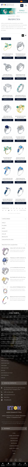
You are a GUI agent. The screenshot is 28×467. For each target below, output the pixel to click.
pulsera (4, 225)
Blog (14, 451)
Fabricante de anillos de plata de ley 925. (9, 355)
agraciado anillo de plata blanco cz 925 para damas (7, 96)
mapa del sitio (14, 448)
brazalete (5, 236)
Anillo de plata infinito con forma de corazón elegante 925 (20, 96)
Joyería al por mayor (5, 363)
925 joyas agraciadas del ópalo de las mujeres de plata (7, 200)
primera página (5, 208)
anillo (18, 16)
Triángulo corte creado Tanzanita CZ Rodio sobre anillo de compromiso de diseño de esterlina (18, 257)
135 (25, 208)
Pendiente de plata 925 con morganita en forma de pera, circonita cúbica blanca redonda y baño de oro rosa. (12, 342)
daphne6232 (6, 397)
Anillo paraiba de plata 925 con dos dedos (7, 54)
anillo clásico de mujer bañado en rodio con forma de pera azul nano (7, 137)
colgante (4, 231)
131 (13, 208)
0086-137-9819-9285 (8, 392)
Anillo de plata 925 (4, 360)
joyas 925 (3, 370)
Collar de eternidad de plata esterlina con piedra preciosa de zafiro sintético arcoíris (18, 287)
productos (14, 440)
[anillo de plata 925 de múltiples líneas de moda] (8, 109)
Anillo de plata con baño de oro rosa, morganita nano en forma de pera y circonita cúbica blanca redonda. (13, 338)
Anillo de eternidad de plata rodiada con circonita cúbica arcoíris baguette (14, 334)
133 (19, 208)
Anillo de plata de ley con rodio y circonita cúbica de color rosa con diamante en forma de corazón (18, 248)
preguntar (6, 38)
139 (11, 210)
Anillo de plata (4, 365)
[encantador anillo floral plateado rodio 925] (20, 129)
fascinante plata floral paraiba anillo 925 (7, 158)
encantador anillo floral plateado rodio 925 (20, 137)
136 (2, 210)
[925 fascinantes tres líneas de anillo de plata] (20, 109)
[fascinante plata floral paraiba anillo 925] (8, 150)
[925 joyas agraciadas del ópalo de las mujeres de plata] (8, 192)
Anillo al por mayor (5, 367)
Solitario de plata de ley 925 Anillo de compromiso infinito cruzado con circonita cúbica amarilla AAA (18, 277)
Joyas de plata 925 (5, 375)
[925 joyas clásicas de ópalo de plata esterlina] (20, 150)
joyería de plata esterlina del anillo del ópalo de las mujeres (20, 200)
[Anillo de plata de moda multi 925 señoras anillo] (20, 67)
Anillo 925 (3, 377)
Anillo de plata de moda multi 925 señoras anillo (20, 75)
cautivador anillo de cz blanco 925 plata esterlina (7, 75)
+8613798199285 (7, 399)
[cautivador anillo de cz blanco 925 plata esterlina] (8, 67)
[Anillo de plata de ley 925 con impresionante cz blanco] (20, 46)
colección (14, 438)
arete (3, 228)
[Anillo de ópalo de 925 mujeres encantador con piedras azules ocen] (20, 171)
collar (4, 234)
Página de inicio (11, 16)
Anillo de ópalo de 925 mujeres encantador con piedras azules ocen (20, 179)
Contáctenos (14, 446)
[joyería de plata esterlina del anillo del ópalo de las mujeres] (20, 192)
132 (16, 208)
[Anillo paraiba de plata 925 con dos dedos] (8, 46)
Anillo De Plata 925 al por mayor (7, 358)
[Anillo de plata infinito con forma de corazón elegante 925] (20, 88)
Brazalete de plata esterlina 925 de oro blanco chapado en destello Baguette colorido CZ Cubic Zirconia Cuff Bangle (18, 296)
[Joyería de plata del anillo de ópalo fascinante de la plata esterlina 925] (8, 171)
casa (14, 433)
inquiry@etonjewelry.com (9, 394)
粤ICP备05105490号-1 (21, 423)
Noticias (14, 443)
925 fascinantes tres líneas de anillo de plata (20, 117)
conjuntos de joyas (7, 239)
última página (22, 210)
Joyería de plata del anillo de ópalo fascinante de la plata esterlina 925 (7, 179)
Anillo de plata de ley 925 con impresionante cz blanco (20, 54)
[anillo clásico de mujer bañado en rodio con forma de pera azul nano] (8, 129)
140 (14, 210)
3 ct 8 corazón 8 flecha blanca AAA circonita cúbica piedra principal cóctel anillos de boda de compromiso (18, 267)
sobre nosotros (14, 435)
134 (22, 208)
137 (5, 210)
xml (14, 453)
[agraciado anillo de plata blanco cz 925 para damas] (8, 88)
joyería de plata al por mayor (6, 372)
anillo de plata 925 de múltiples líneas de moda (8, 117)
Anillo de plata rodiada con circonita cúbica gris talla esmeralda (13, 345)
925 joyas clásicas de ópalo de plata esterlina (20, 158)
